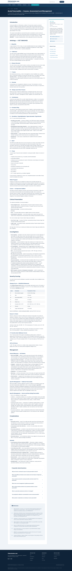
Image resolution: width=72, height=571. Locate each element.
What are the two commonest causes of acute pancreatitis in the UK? (25, 471)
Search (62, 1)
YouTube (55, 556)
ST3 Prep (43, 560)
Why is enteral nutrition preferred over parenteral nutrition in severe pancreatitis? (24, 487)
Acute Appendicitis (53, 51)
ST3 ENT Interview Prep (54, 57)
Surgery (12, 8)
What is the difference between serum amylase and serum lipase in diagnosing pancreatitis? (26, 475)
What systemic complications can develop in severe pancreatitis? (24, 497)
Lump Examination (52, 53)
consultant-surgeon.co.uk (55, 36)
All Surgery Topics (53, 49)
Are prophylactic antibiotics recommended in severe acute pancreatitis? (25, 494)
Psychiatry (31, 558)
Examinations (32, 556)
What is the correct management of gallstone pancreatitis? (23, 483)
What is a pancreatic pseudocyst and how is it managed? (22, 491)
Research (24, 4)
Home (10, 4)
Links (29, 4)
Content (13, 4)
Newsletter (53, 41)
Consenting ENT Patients (54, 55)
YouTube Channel (54, 38)
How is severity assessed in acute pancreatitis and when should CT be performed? (25, 480)
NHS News (19, 4)
